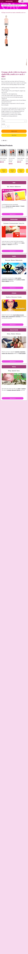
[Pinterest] (5, 140)
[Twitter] (6, 140)
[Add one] (8, 126)
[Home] (1, 11)
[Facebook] (3, 140)
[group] (14, 161)
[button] (17, 1)
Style (14, 182)
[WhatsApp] (2, 140)
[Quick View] (3, 152)
